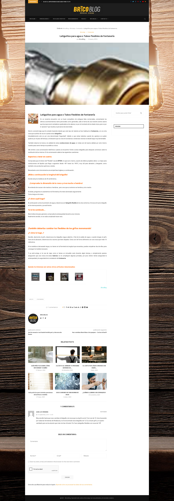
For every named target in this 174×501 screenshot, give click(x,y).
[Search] (145, 19)
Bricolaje (32, 19)
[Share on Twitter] (68, 307)
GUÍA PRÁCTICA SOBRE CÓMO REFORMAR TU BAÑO (40, 367)
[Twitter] (133, 1)
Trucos (83, 19)
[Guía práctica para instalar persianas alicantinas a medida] (40, 381)
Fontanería (79, 28)
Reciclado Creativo (59, 19)
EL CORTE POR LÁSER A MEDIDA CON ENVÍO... (94, 367)
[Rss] (145, 1)
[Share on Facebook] (66, 307)
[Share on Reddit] (76, 307)
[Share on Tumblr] (74, 307)
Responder (103, 411)
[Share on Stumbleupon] (78, 307)
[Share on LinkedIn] (72, 307)
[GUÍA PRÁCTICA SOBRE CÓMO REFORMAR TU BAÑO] (40, 354)
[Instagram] (135, 1)
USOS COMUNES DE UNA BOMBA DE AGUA (67, 393)
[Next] (41, 1)
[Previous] (39, 1)
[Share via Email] (87, 307)
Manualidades (44, 19)
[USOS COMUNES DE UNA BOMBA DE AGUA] (67, 381)
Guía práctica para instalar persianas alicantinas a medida (40, 393)
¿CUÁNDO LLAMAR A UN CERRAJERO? (94, 392)
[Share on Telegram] (82, 307)
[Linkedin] (140, 1)
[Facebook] (130, 1)
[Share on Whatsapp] (80, 307)
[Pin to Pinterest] (70, 307)
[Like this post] (64, 307)
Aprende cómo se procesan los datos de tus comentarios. (74, 484)
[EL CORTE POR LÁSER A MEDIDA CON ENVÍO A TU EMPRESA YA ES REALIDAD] (94, 354)
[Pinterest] (138, 1)
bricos (31, 299)
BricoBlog (66, 28)
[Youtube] (143, 1)
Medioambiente (73, 19)
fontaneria (40, 299)
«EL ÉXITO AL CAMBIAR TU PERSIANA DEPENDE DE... (57, 2)
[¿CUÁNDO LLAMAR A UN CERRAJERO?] (94, 381)
